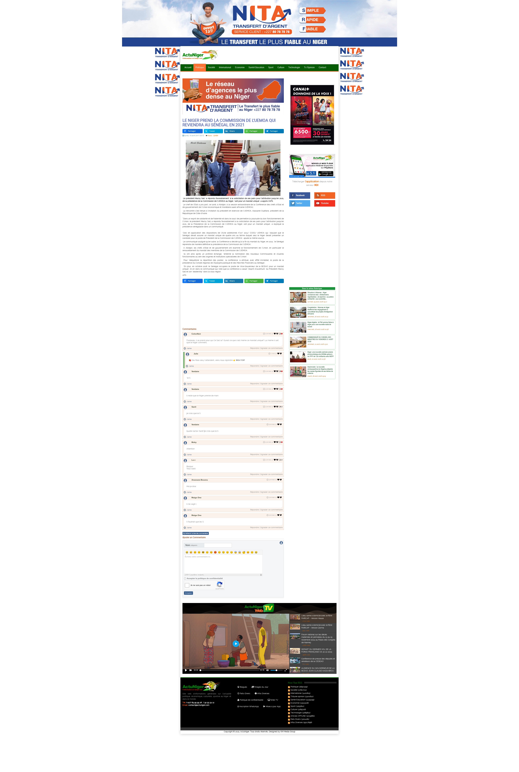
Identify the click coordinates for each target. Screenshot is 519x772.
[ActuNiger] (201, 54)
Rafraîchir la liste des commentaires (196, 533)
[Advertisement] (233, 306)
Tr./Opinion (309, 67)
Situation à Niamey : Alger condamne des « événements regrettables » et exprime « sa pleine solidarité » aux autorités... (320, 295)
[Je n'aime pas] (277, 334)
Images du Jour (261, 687)
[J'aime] (275, 334)
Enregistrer (188, 593)
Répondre (254, 348)
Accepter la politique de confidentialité (205, 578)
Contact (322, 67)
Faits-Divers (244, 693)
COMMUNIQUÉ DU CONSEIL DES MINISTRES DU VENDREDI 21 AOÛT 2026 (320, 339)
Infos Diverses (263, 693)
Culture (280, 67)
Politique (199, 67)
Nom (191, 545)
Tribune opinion (297, 696)
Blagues (243, 687)
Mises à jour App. (273, 706)
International (225, 67)
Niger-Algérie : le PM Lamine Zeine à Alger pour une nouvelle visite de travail (320, 324)
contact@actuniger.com (198, 705)
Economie (239, 67)
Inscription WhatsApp (249, 706)
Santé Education (298, 700)
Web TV (274, 700)
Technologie (294, 67)
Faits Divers (295, 719)
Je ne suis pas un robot (200, 585)
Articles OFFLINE (298, 716)
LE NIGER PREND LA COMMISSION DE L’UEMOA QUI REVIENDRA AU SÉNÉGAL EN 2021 (229, 122)
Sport (270, 67)
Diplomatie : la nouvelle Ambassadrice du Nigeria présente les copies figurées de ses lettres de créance (320, 370)
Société (211, 67)
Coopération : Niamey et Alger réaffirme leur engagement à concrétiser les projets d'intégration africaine (320, 310)
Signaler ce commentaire (271, 348)
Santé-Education (256, 67)
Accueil (187, 67)
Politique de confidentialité (251, 700)
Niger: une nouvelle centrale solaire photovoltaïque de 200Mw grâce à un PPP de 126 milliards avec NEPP (320, 354)
